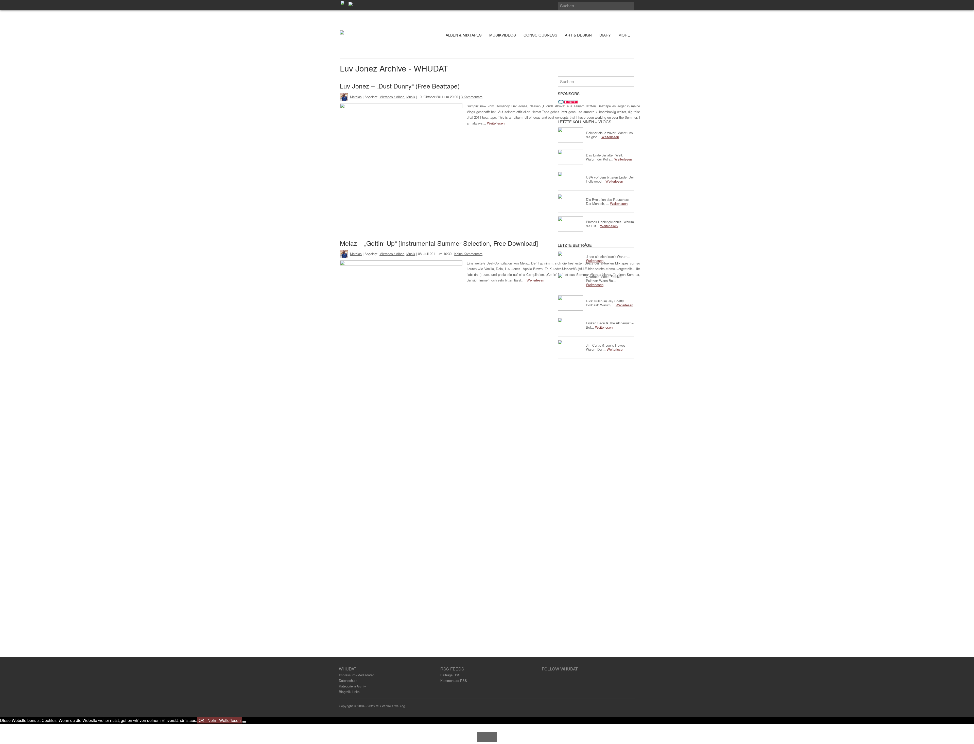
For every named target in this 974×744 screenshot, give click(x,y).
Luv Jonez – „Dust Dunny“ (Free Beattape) (400, 85)
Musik (410, 96)
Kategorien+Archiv (352, 686)
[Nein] (244, 722)
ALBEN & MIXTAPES (464, 35)
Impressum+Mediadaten (356, 674)
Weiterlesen (496, 123)
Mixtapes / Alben (391, 96)
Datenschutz (348, 680)
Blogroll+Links (349, 691)
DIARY (605, 35)
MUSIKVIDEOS (502, 35)
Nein (211, 720)
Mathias (356, 96)
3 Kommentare (471, 96)
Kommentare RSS (453, 680)
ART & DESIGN (578, 35)
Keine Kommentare (468, 253)
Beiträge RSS (450, 674)
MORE (624, 35)
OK (201, 720)
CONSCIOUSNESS (540, 35)
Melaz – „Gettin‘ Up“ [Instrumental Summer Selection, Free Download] (439, 242)
